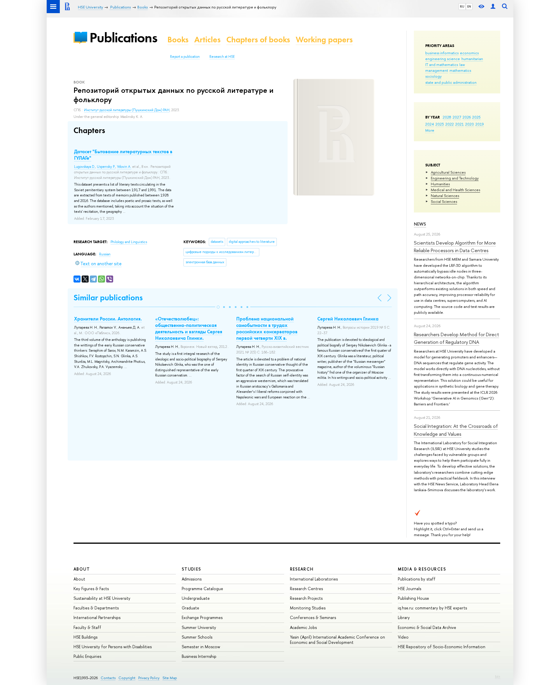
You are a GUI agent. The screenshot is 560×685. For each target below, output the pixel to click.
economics (469, 52)
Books (177, 39)
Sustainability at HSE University (102, 598)
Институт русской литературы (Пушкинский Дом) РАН (126, 110)
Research (302, 569)
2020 (469, 124)
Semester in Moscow (201, 646)
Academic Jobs (303, 627)
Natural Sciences (445, 195)
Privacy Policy (149, 677)
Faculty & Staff (87, 627)
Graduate (190, 608)
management (436, 70)
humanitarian (472, 58)
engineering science (442, 58)
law (462, 64)
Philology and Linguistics (129, 242)
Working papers (324, 39)
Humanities (440, 183)
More (429, 130)
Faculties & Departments (96, 608)
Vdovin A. (124, 166)
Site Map (169, 677)
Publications (123, 37)
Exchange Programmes (202, 617)
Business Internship (199, 656)
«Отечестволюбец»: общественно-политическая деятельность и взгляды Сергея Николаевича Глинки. (188, 328)
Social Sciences (444, 201)
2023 (439, 124)
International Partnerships (97, 617)
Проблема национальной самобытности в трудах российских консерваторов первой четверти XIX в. (267, 328)
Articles (207, 39)
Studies (191, 569)
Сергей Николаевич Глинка (348, 319)
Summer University (199, 627)
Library (404, 617)
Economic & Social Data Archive (427, 627)
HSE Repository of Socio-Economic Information (441, 646)
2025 (476, 117)
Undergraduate (196, 598)
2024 (429, 124)
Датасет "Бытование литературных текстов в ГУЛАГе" (123, 154)
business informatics (442, 52)
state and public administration (451, 82)
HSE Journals (409, 588)
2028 (447, 117)
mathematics (460, 70)
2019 (479, 124)
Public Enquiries (87, 656)
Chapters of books (258, 39)
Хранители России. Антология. (108, 319)
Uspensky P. (106, 166)
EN (469, 6)
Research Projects (306, 598)
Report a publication (185, 56)
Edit (497, 676)
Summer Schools (197, 637)
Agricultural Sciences (448, 172)
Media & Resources (422, 569)
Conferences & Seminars (313, 617)
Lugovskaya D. (84, 166)
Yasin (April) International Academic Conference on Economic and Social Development (337, 639)
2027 (457, 117)
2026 (467, 117)
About (82, 569)
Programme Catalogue (202, 588)
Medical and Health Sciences (455, 189)
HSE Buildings (85, 637)
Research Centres (306, 588)
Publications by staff (416, 579)
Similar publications (108, 297)
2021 (459, 124)
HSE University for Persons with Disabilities (113, 646)
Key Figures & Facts (91, 588)
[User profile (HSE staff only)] (493, 6)
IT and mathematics (441, 64)
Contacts (108, 677)
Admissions (192, 579)
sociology (433, 76)
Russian (105, 254)
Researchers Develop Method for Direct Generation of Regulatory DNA (456, 338)
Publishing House (413, 598)
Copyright (126, 677)
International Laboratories (314, 579)
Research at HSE (222, 56)
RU (462, 6)
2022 (449, 124)
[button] (218, 307)
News (420, 224)
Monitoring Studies (308, 608)
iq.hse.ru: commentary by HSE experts (432, 608)
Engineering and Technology (455, 178)
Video (403, 637)
